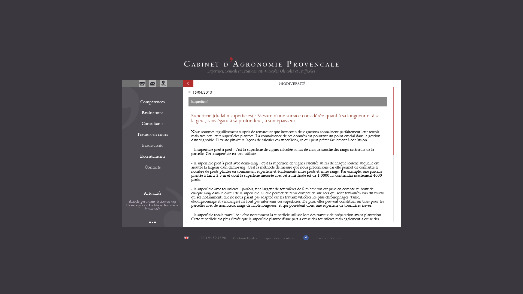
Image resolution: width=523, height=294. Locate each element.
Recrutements (152, 156)
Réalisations (152, 113)
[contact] (153, 85)
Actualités (153, 193)
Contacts (153, 167)
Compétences (152, 102)
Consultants (152, 123)
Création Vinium (329, 238)
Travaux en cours (152, 134)
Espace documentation (279, 238)
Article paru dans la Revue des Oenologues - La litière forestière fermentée (152, 205)
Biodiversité (152, 145)
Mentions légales (244, 238)
